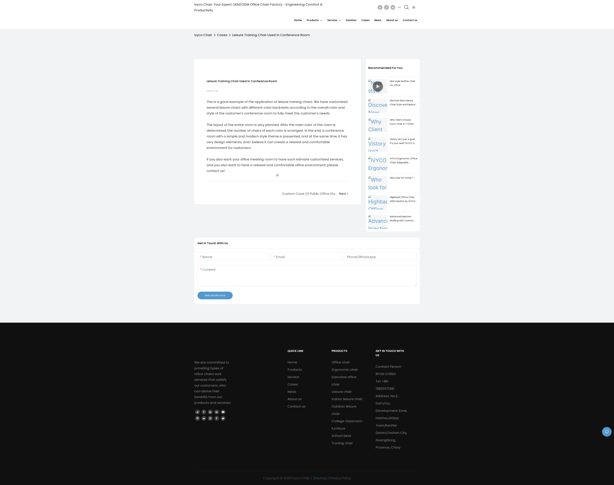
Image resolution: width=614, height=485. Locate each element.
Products (294, 369)
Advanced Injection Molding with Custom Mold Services (401, 219)
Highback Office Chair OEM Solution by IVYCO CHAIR (402, 199)
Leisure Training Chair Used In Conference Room (271, 35)
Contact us (296, 406)
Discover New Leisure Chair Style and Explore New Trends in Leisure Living (402, 103)
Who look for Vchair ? (401, 177)
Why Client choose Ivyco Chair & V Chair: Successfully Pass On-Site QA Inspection (402, 122)
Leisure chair (342, 391)
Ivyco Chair (203, 35)
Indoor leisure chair (347, 399)
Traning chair (342, 443)
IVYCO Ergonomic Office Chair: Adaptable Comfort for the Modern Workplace (403, 161)
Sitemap (320, 478)
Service (293, 377)
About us (294, 399)
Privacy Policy (340, 478)
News (291, 391)
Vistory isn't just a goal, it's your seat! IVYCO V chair (402, 141)
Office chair (341, 362)
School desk (341, 436)
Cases (222, 35)
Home (292, 362)
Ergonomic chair (345, 369)
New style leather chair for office (402, 83)
